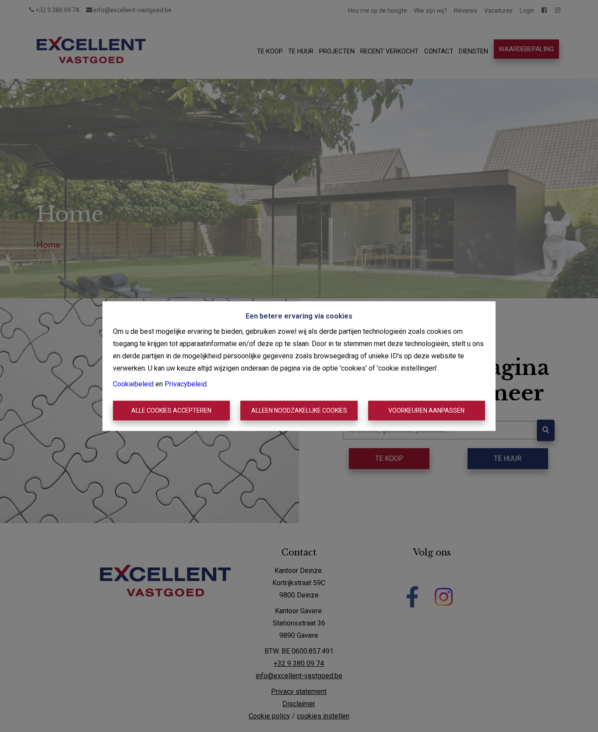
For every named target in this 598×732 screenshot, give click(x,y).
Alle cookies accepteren (171, 410)
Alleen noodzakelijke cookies (299, 410)
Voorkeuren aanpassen (426, 410)
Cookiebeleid (133, 383)
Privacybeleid (186, 383)
